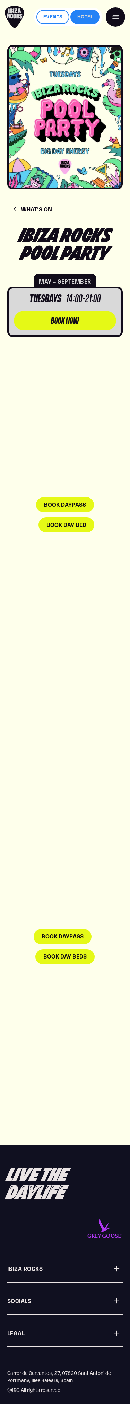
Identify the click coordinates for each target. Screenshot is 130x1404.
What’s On (36, 209)
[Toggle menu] (115, 17)
